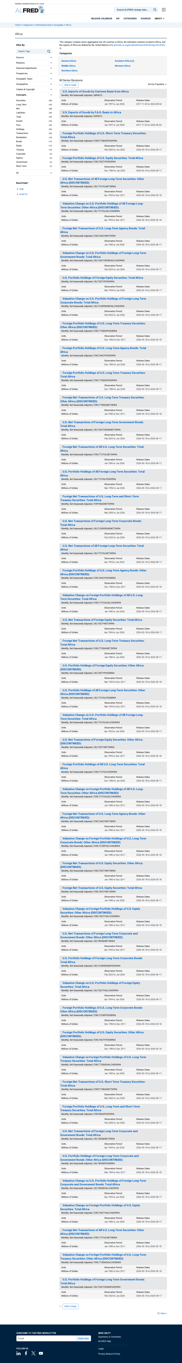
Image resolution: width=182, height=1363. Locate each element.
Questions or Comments (109, 1337)
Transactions (22, 133)
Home (18, 25)
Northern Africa (69, 70)
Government (21, 162)
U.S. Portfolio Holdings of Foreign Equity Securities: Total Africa (103, 277)
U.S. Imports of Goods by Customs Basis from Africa (96, 91)
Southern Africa (123, 61)
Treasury (20, 149)
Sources (146, 18)
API (118, 18)
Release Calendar (101, 18)
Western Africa (122, 66)
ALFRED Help (104, 1341)
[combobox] (136, 9)
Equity (19, 145)
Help (21, 189)
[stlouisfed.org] (29, 3)
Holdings (20, 129)
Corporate (20, 154)
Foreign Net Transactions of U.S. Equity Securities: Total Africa (102, 887)
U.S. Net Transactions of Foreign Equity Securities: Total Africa (102, 619)
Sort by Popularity (156, 84)
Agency (19, 158)
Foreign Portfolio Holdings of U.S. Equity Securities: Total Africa (103, 158)
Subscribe (83, 1338)
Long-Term (21, 104)
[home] (30, 9)
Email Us (23, 194)
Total (18, 117)
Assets (19, 121)
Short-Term (21, 166)
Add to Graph (70, 85)
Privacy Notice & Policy (109, 1354)
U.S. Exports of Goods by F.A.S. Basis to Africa (92, 112)
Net (17, 108)
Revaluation (21, 137)
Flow (18, 125)
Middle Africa (68, 66)
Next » (164, 1313)
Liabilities (20, 112)
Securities (21, 100)
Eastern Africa (69, 61)
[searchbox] (136, 10)
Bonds (19, 141)
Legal (101, 1348)
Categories (130, 18)
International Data (43, 25)
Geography (59, 25)
